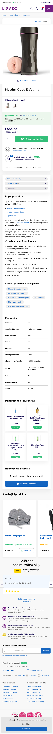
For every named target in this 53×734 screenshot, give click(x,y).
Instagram (44, 675)
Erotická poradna (34, 689)
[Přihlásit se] (36, 8)
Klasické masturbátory (17, 289)
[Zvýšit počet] (12, 137)
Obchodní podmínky (35, 701)
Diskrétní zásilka (9, 689)
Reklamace (7, 695)
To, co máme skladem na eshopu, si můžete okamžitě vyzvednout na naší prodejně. (28, 620)
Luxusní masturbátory (17, 293)
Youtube (21, 675)
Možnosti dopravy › (30, 115)
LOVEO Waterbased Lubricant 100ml (15, 418)
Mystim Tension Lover (16, 208)
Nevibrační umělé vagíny (18, 298)
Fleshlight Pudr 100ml (37, 446)
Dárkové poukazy (9, 692)
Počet (8, 139)
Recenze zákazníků (35, 695)
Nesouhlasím (26, 724)
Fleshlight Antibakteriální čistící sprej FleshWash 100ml (15, 447)
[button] (31, 8)
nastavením (35, 720)
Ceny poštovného (34, 686)
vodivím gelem (22, 223)
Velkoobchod (7, 698)
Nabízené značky (34, 698)
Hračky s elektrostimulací (18, 306)
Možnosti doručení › (19, 151)
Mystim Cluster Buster (16, 212)
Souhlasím (26, 729)
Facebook (32, 675)
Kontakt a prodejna (10, 686)
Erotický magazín (9, 701)
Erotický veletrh (33, 692)
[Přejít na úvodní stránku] (9, 8)
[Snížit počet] (12, 140)
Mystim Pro (11, 216)
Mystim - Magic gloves (15, 536)
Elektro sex (26, 15)
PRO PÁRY (14, 15)
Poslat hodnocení (28, 484)
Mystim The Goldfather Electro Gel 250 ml (37, 418)
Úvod (4, 15)
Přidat (16, 427)
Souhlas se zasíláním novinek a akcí (14, 656)
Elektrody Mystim (15, 302)
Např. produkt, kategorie (18, 27)
